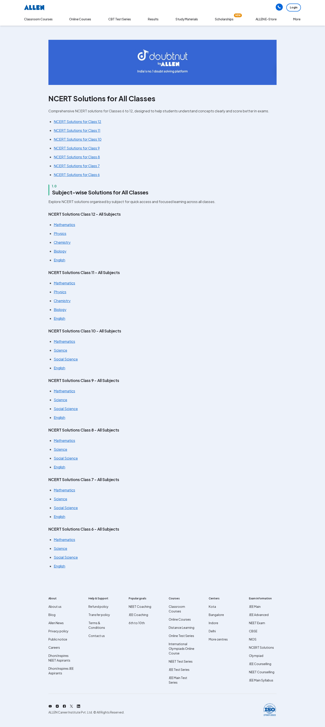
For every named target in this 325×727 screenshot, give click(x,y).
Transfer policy (99, 615)
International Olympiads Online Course (181, 648)
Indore (213, 623)
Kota (212, 606)
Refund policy (98, 606)
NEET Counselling (261, 672)
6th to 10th (137, 623)
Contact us (96, 636)
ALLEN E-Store (266, 19)
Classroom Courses (38, 19)
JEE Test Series (179, 669)
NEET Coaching (140, 606)
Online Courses (180, 619)
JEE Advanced (259, 615)
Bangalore (216, 615)
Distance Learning (181, 627)
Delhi (212, 631)
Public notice (57, 639)
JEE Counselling (260, 664)
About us (54, 606)
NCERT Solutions (261, 647)
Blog (51, 615)
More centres (218, 639)
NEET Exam (257, 623)
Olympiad (256, 656)
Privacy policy (58, 631)
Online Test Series (181, 636)
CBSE (253, 631)
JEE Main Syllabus (261, 680)
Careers (54, 647)
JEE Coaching (138, 615)
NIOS (252, 639)
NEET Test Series (181, 661)
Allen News (56, 623)
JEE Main (255, 606)
